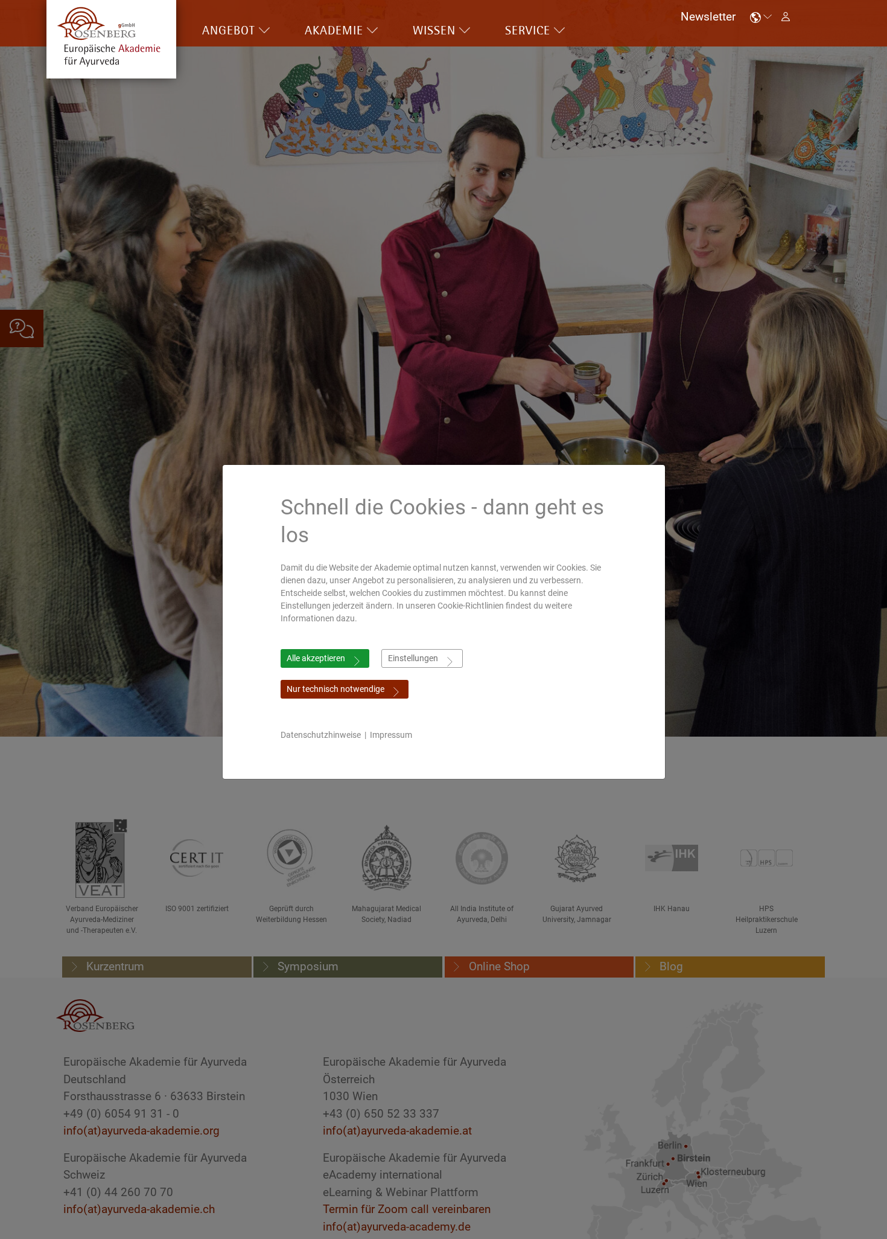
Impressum (391, 735)
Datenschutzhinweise (321, 735)
